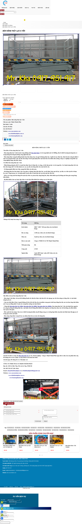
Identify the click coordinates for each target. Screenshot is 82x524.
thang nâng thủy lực (49, 427)
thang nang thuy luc (63, 429)
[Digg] (10, 140)
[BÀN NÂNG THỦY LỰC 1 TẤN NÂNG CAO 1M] (41, 439)
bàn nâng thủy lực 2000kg (23, 429)
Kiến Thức (40, 7)
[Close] (0, 491)
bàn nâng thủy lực (10, 427)
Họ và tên (4, 499)
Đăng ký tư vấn (5, 505)
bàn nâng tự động (41, 427)
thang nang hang (71, 429)
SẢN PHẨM (19, 7)
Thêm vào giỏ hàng (8, 104)
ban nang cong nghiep (47, 429)
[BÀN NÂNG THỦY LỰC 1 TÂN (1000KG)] (56, 439)
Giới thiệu (12, 7)
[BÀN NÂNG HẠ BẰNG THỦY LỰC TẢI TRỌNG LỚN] (10, 439)
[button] (26, 20)
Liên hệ (47, 7)
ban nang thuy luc (32, 429)
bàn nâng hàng (17, 427)
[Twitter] (7, 140)
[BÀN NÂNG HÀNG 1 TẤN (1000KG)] (72, 439)
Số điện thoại (4, 501)
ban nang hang (39, 429)
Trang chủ (4, 7)
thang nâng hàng (57, 427)
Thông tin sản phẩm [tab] (8, 145)
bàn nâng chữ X (34, 427)
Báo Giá (2, 10)
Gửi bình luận (38, 421)
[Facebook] (5, 140)
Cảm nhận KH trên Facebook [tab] (16, 401)
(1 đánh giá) (7, 97)
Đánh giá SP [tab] (6, 401)
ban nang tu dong (55, 429)
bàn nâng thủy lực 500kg (65, 427)
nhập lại (45, 421)
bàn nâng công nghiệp (26, 427)
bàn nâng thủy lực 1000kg (12, 429)
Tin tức (33, 7)
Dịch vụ (27, 7)
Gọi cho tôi (7, 116)
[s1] (5, 5)
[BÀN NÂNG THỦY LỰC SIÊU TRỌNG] (25, 439)
